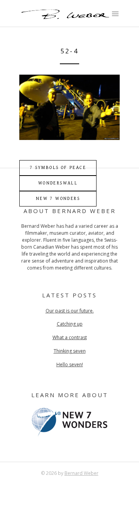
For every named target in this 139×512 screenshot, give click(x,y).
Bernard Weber (81, 473)
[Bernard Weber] (64, 18)
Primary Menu (115, 14)
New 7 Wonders (58, 198)
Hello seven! (69, 364)
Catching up (70, 324)
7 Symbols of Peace (58, 167)
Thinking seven (70, 351)
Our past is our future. (70, 310)
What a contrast (70, 337)
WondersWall (58, 183)
